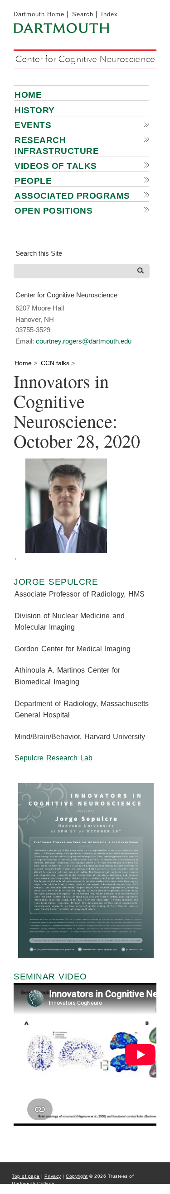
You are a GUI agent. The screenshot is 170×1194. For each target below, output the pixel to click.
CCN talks (55, 363)
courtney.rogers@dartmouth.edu (83, 341)
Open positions (53, 210)
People (33, 181)
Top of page (26, 1176)
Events (33, 125)
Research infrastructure (57, 145)
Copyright (77, 1176)
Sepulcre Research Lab (53, 758)
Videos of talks (56, 166)
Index (109, 14)
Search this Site (38, 253)
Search (82, 14)
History (35, 110)
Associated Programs (72, 196)
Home (28, 95)
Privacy (52, 1176)
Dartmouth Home (39, 14)
